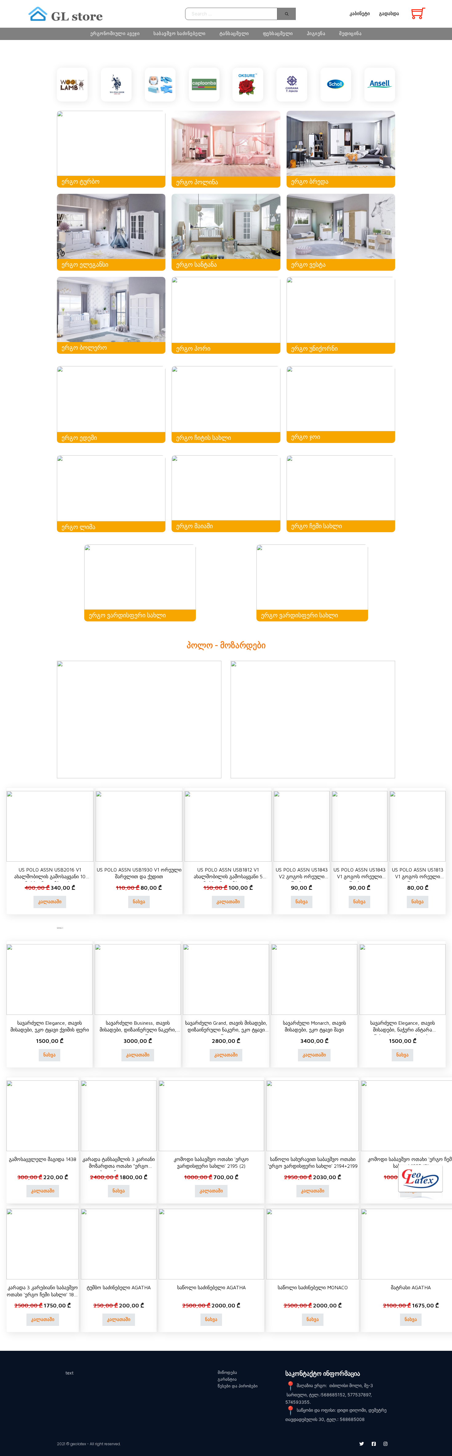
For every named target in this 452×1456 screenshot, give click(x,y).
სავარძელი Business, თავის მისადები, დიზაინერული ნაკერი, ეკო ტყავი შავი (138, 1029)
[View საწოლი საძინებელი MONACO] (312, 1244)
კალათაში (49, 901)
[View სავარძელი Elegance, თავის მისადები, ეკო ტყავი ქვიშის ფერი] (49, 979)
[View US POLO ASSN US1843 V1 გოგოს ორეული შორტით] (360, 826)
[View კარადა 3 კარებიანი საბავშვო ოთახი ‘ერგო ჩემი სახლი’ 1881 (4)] (42, 1244)
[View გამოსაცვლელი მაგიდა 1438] (42, 1115)
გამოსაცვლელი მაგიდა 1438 (42, 1159)
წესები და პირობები (238, 1386)
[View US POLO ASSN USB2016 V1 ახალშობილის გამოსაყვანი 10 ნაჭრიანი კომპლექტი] (49, 826)
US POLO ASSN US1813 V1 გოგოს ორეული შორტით (417, 876)
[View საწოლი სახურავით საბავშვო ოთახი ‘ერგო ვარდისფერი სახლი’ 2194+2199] (312, 1115)
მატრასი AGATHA (411, 1287)
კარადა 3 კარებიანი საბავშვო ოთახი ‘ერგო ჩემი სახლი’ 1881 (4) (43, 1294)
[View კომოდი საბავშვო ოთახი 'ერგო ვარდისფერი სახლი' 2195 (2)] (211, 1115)
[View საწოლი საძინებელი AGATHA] (211, 1244)
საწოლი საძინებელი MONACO (313, 1287)
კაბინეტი (360, 13)
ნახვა (139, 901)
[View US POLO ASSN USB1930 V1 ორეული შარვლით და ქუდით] (139, 826)
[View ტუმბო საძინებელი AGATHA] (118, 1244)
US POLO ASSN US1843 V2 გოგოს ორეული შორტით (302, 876)
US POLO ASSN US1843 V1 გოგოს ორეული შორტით (359, 876)
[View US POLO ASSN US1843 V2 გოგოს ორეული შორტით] (302, 826)
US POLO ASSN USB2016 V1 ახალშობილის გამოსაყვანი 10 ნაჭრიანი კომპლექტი (49, 876)
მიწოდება (227, 1372)
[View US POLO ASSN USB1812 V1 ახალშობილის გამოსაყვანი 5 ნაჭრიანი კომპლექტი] (228, 826)
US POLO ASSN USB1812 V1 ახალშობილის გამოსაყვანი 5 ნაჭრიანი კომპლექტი (228, 876)
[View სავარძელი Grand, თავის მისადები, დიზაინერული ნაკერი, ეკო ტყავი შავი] (226, 979)
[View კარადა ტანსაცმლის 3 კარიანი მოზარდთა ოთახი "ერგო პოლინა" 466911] (118, 1115)
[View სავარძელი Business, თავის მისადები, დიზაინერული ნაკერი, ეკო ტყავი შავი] (138, 979)
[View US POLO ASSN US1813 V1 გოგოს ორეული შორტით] (418, 826)
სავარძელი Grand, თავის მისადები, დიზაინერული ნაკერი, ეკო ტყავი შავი (226, 1029)
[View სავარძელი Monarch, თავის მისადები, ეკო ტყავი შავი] (314, 979)
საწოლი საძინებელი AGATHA (211, 1287)
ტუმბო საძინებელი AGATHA (119, 1287)
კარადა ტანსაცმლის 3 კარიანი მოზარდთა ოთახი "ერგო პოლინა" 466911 (118, 1166)
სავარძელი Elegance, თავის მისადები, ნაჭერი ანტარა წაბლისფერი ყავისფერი (402, 1029)
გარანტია (227, 1379)
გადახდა (389, 13)
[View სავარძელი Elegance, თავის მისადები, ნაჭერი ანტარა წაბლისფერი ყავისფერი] (402, 979)
